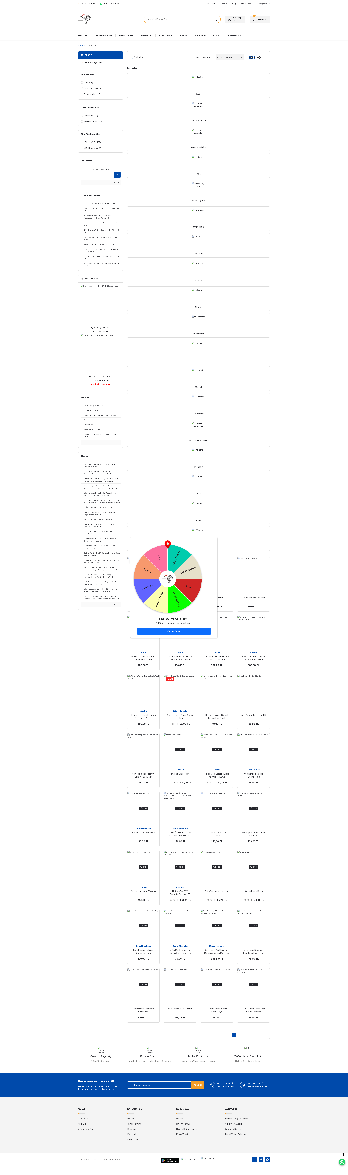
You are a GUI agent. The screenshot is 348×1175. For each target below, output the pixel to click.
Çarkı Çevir (174, 631)
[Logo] (84, 19)
